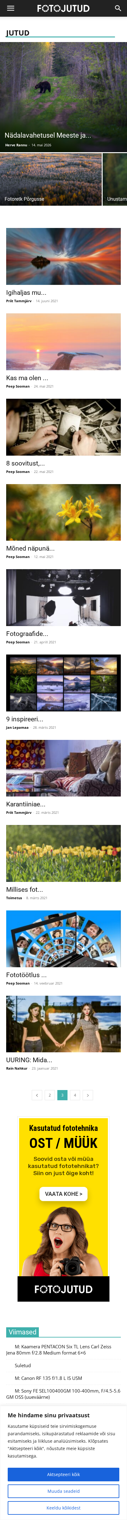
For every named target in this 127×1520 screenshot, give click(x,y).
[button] (118, 8)
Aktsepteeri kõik (63, 1474)
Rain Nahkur (16, 1068)
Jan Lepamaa (17, 727)
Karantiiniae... (26, 804)
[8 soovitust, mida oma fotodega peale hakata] (63, 427)
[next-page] (88, 1095)
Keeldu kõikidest (63, 1508)
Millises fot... (24, 889)
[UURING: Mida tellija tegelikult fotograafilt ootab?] (63, 1024)
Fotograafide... (27, 634)
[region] (63, 1463)
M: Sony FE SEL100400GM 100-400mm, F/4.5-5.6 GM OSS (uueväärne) (63, 1394)
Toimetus (14, 897)
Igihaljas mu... (26, 292)
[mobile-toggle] (10, 8)
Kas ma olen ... (27, 378)
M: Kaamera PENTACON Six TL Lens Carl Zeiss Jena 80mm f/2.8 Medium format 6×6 (58, 1349)
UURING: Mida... (29, 1060)
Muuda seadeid (63, 1491)
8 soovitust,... (25, 463)
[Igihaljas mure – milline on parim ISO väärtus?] (63, 256)
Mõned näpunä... (30, 548)
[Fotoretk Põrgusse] (51, 191)
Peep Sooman (18, 386)
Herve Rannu (16, 145)
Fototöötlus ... (26, 975)
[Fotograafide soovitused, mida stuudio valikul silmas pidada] (63, 597)
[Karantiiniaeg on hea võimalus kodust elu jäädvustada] (63, 768)
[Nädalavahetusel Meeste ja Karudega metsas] (63, 97)
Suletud (23, 1365)
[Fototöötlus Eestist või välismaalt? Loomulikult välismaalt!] (63, 938)
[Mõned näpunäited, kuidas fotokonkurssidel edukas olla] (63, 512)
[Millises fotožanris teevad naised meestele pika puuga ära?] (63, 853)
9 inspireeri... (24, 719)
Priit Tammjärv (18, 300)
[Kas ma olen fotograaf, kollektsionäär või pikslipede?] (63, 341)
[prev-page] (37, 1095)
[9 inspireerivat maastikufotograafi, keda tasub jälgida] (63, 683)
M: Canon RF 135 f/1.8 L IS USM (48, 1378)
